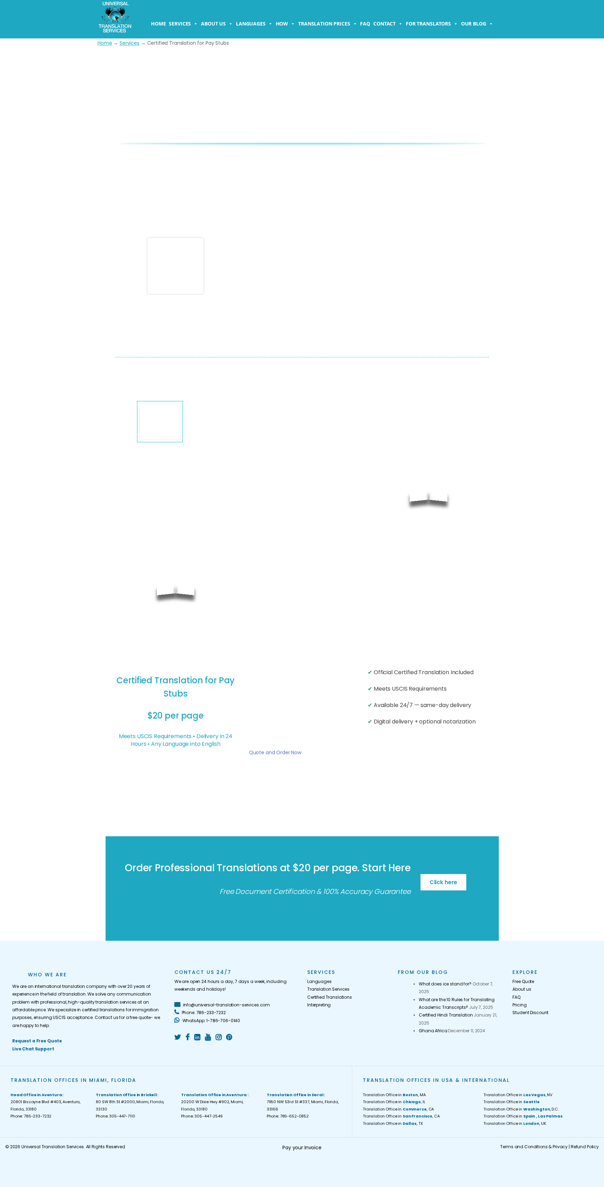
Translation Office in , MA (394, 1095)
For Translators (428, 23)
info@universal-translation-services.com (226, 1005)
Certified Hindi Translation (446, 1015)
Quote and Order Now (275, 752)
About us (213, 23)
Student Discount (530, 1012)
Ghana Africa (433, 1031)
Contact (384, 23)
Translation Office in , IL (394, 1102)
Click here (444, 882)
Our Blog (473, 23)
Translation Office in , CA (398, 1109)
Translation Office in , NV (517, 1095)
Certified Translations (329, 997)
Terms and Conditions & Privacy (534, 1147)
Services (180, 23)
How (282, 23)
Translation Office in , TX (393, 1123)
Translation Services (328, 989)
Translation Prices (324, 23)
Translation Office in (511, 1102)
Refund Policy (585, 1147)
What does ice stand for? (445, 984)
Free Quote (523, 981)
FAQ (365, 23)
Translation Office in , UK (514, 1123)
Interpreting (319, 1005)
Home (158, 23)
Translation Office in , (522, 1116)
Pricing (519, 1005)
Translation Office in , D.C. (521, 1109)
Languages (251, 23)
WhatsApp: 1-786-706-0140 (210, 1021)
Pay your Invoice (302, 1147)
